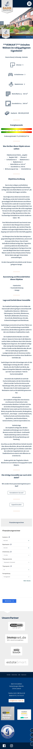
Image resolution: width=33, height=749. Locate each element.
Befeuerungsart (10, 169)
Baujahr (11, 157)
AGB (19, 674)
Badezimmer (24, 160)
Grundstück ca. (16, 167)
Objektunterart (12, 155)
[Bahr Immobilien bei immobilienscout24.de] (16, 651)
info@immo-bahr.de (16, 701)
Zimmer (23, 157)
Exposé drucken (17, 505)
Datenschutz (14, 674)
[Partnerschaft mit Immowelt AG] (7, 713)
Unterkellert (25, 169)
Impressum (23, 674)
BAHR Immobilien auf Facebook (4, 745)
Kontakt (8, 674)
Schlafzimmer (11, 160)
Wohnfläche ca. (15, 164)
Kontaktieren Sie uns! (16, 493)
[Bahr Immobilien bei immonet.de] (16, 638)
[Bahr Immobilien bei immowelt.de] (16, 626)
